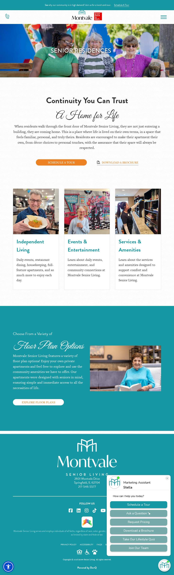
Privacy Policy (68, 544)
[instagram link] (87, 511)
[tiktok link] (95, 511)
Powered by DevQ (87, 568)
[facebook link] (71, 511)
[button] (8, 567)
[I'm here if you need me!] (164, 565)
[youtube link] (103, 511)
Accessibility (86, 544)
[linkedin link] (79, 511)
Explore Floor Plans (38, 402)
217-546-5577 (87, 486)
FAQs (99, 544)
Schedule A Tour (121, 5)
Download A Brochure (119, 162)
